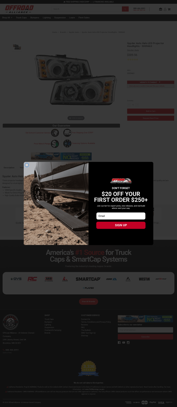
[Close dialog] (27, 165)
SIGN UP (121, 225)
